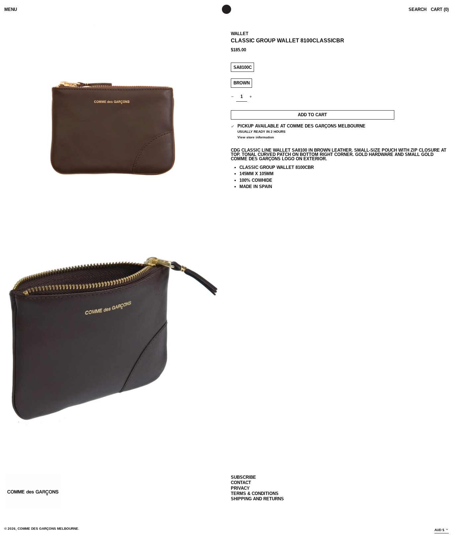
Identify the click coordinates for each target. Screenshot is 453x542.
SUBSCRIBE (243, 477)
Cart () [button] (440, 9)
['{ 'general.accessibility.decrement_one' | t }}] (232, 97)
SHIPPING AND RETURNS (257, 498)
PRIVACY (240, 488)
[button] (113, 131)
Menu (10, 9)
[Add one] (251, 97)
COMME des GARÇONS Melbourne (48, 528)
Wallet (239, 33)
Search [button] (417, 9)
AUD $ (439, 530)
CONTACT (241, 482)
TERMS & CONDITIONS (255, 493)
